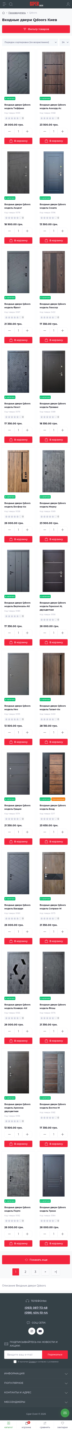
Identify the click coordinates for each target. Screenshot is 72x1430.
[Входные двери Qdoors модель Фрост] (18, 272)
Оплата (32, 1362)
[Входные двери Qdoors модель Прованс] (54, 372)
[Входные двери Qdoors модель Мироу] (54, 471)
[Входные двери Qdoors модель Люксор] (54, 272)
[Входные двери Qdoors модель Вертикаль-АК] (18, 571)
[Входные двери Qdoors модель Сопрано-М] (54, 873)
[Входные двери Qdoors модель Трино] (54, 1175)
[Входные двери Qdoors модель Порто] (18, 1175)
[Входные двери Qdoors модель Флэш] (54, 973)
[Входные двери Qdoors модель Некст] (18, 372)
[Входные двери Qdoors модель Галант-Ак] (54, 674)
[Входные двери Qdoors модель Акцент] (18, 172)
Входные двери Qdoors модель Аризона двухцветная (17, 1108)
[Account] (68, 4)
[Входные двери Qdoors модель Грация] (18, 774)
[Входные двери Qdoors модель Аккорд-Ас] (54, 73)
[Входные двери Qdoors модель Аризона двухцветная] (18, 1072)
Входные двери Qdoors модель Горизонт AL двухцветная (53, 606)
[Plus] (27, 131)
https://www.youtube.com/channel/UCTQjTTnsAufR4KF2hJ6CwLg (40, 1331)
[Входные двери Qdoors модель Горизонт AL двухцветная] (54, 571)
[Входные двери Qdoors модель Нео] (18, 674)
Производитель (17, 12)
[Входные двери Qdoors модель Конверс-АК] (18, 973)
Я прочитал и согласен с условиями (38, 1362)
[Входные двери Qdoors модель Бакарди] (18, 873)
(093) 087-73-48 (36, 1308)
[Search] (11, 4)
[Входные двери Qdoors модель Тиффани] (18, 73)
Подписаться (55, 1354)
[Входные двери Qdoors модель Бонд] (54, 774)
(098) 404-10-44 (36, 1312)
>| (56, 1271)
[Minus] (9, 131)
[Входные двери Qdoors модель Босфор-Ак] (18, 471)
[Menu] (4, 4)
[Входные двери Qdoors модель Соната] (54, 172)
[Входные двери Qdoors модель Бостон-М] (54, 1072)
